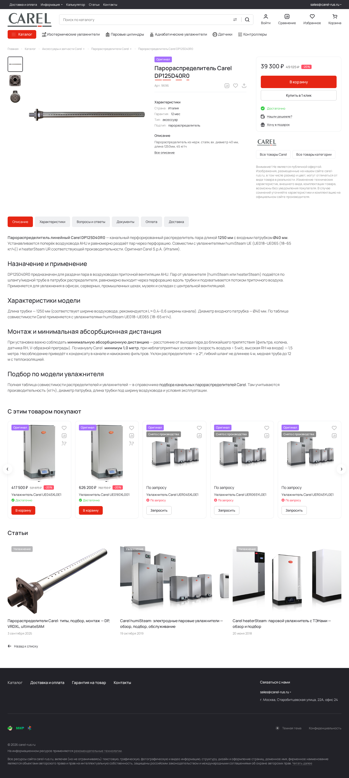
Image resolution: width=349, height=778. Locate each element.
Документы (125, 221)
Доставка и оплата (47, 682)
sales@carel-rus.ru (324, 4)
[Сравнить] (227, 85)
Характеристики (52, 221)
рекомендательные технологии (98, 751)
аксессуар (170, 119)
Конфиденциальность (325, 728)
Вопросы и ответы (91, 221)
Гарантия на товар (89, 682)
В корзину (299, 82)
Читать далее (302, 763)
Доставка (176, 221)
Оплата (151, 221)
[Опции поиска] (235, 20)
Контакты (122, 682)
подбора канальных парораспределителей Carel (202, 384)
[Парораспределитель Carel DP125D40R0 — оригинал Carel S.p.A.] (87, 115)
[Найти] (247, 20)
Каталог (15, 682)
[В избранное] (235, 85)
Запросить (159, 510)
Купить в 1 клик (299, 95)
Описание (20, 221)
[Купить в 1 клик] (64, 443)
